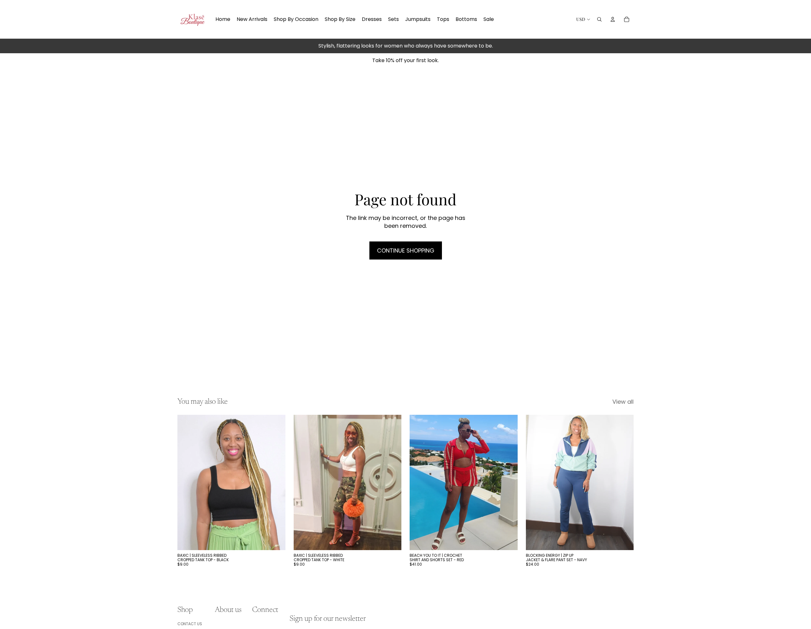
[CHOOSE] (275, 540)
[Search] (599, 19)
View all (623, 402)
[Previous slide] (186, 482)
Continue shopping (405, 250)
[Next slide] (275, 482)
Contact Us (189, 623)
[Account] (613, 19)
